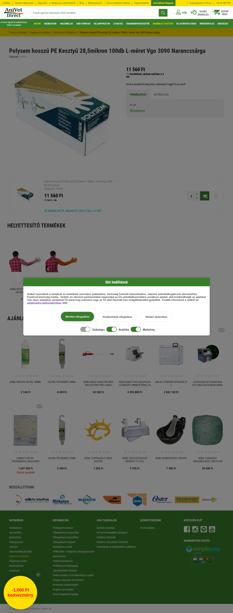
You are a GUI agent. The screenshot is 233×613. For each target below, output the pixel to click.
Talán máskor (80, 347)
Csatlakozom (80, 338)
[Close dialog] (184, 256)
